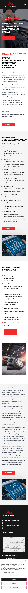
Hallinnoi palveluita (14, 575)
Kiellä (14, 583)
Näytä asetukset (14, 587)
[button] (26, 560)
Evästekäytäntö (13, 590)
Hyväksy (14, 579)
